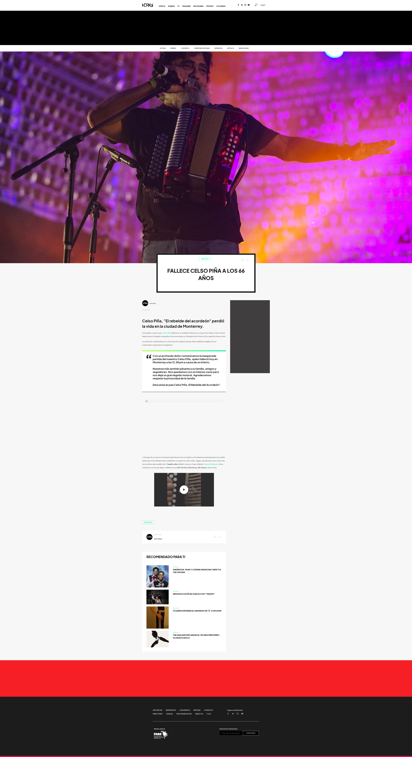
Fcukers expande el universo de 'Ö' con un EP (197, 611)
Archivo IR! (157, 710)
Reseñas (173, 48)
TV (178, 6)
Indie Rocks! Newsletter (228, 729)
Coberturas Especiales (202, 48)
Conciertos (185, 48)
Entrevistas (219, 48)
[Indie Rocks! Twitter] (242, 5)
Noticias (163, 48)
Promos (209, 6)
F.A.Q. (209, 714)
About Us (199, 714)
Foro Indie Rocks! (184, 714)
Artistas (197, 710)
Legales (169, 714)
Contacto (208, 710)
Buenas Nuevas (244, 48)
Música (162, 6)
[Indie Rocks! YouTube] (249, 5)
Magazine (186, 6)
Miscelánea (198, 6)
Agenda (171, 6)
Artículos (230, 48)
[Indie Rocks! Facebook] (238, 5)
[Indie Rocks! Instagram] (245, 5)
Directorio (158, 714)
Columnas (221, 6)
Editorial (153, 303)
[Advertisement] (206, 28)
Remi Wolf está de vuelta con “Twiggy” (194, 594)
